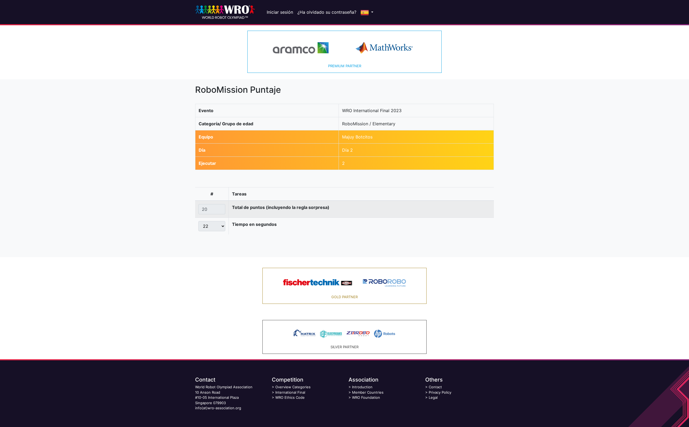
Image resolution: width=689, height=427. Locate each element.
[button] (366, 12)
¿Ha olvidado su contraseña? (326, 12)
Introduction (362, 387)
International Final (290, 392)
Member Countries (368, 392)
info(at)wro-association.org (218, 408)
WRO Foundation (366, 397)
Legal (433, 397)
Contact (435, 387)
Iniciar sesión (280, 12)
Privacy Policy (440, 392)
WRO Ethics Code (290, 397)
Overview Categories (293, 387)
